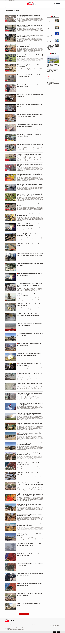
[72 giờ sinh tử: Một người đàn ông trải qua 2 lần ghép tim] (57, 40)
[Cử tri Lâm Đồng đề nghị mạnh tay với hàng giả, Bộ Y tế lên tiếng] (57, 27)
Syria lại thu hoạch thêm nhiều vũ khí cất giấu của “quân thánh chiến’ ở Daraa (29, 15)
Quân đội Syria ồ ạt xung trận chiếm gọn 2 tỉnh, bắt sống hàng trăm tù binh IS (29, 274)
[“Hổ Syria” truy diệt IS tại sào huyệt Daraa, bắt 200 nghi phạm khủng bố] (10, 436)
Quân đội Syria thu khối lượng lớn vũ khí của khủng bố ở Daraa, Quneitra (29, 214)
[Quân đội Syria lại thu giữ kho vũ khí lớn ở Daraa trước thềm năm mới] (10, 98)
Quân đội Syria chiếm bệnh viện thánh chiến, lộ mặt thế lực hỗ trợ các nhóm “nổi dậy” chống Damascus (30, 254)
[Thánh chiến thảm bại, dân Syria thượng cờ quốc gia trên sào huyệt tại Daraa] (10, 406)
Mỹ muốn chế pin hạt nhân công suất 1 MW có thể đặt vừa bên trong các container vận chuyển (50, 47)
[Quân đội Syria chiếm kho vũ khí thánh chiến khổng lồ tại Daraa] (10, 267)
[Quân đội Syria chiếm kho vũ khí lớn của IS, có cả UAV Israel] (10, 476)
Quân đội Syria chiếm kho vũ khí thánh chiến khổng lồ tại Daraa (30, 264)
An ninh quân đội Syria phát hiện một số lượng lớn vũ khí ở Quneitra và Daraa (29, 234)
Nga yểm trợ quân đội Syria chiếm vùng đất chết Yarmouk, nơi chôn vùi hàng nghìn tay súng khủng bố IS (30, 484)
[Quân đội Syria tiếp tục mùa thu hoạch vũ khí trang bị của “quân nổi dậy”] (10, 58)
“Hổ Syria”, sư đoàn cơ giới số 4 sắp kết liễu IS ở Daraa (29, 604)
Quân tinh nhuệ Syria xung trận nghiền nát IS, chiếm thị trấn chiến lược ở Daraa (30, 443)
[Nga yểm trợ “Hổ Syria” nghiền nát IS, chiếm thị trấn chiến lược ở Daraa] (10, 567)
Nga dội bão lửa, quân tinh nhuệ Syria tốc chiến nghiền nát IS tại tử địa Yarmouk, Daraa (29, 354)
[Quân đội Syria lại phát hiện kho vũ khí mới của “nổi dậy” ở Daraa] (10, 207)
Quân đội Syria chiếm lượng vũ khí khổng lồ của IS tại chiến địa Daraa (29, 423)
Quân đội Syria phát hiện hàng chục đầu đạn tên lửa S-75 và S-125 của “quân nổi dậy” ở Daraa (30, 115)
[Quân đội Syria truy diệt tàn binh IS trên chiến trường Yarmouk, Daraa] (10, 297)
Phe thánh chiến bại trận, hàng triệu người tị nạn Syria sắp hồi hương (29, 364)
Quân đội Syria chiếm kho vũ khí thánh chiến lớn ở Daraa (29, 244)
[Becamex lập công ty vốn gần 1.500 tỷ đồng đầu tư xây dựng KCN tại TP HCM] (53, 59)
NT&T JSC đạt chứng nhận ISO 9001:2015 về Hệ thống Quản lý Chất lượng (50, 34)
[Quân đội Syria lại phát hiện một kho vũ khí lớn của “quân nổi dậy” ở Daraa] (10, 137)
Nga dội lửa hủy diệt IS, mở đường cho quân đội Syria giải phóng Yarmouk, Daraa (29, 544)
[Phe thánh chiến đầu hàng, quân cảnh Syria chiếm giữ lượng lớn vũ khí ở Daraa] (10, 517)
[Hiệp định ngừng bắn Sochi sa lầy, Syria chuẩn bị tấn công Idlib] (10, 177)
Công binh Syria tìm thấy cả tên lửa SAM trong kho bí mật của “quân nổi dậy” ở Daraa (29, 125)
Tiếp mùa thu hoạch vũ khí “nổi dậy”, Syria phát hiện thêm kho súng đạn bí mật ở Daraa (29, 155)
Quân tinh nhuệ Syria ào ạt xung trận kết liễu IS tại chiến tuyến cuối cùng (29, 594)
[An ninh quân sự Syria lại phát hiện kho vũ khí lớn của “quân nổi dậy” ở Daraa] (10, 88)
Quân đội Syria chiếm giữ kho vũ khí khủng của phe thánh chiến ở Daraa (29, 304)
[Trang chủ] (5, 7)
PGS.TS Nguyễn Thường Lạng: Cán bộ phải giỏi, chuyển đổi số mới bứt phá (53, 75)
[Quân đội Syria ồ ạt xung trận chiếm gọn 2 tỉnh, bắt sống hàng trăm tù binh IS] (10, 277)
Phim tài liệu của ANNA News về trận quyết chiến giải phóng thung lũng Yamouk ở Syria (29, 224)
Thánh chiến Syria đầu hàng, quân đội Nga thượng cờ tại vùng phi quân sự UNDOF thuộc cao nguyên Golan (29, 285)
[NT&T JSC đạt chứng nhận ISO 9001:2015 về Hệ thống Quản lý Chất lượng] (57, 33)
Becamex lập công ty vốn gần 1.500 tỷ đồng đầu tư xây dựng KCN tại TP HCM (53, 65)
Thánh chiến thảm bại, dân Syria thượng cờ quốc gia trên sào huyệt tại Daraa (30, 404)
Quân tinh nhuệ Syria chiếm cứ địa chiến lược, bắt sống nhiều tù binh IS (29, 504)
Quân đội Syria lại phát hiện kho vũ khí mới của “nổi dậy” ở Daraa (29, 204)
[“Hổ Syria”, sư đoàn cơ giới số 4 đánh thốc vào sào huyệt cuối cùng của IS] (10, 587)
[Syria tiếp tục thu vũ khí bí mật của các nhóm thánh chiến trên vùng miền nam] (10, 78)
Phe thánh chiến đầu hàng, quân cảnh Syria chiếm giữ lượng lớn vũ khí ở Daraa (29, 514)
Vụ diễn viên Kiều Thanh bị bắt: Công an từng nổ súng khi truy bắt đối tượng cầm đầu (50, 21)
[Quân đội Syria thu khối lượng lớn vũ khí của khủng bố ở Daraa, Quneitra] (10, 217)
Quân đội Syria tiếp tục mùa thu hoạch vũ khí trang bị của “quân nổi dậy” (30, 55)
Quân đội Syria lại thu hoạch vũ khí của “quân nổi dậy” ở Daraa (30, 105)
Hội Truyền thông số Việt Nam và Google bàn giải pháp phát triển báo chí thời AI (53, 83)
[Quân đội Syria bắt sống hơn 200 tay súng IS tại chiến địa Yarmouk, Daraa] (10, 466)
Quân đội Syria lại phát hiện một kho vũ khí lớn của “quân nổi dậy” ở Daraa (29, 135)
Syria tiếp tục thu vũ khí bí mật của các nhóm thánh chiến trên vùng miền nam (29, 75)
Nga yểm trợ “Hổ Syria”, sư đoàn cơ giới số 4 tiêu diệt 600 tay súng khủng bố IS (29, 624)
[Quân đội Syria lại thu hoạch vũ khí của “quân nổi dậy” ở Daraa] (10, 108)
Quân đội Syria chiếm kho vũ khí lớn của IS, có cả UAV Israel (29, 473)
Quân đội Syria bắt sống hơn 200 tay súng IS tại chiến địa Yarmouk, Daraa (29, 463)
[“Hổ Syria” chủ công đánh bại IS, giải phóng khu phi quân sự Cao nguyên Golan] (10, 557)
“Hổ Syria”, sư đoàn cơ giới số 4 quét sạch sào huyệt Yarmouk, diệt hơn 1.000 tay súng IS (30, 494)
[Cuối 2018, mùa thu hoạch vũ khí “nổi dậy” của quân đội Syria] (10, 167)
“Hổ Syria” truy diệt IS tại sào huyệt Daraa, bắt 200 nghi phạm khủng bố (29, 433)
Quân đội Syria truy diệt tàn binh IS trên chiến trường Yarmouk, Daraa (28, 294)
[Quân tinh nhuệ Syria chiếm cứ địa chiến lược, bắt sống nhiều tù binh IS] (10, 507)
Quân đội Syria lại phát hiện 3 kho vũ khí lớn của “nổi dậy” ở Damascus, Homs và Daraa (29, 194)
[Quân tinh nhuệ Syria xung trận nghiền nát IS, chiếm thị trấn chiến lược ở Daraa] (10, 446)
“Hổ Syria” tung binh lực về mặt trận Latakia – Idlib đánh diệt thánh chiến (29, 344)
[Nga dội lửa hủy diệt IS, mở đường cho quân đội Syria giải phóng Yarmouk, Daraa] (10, 547)
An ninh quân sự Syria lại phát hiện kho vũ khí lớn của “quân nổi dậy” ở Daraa (30, 85)
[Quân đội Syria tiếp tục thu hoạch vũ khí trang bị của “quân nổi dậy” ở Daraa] (10, 28)
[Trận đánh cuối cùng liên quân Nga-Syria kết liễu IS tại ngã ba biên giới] (10, 337)
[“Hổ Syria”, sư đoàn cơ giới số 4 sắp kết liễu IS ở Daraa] (10, 606)
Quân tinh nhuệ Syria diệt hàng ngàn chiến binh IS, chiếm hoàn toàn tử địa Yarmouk (29, 394)
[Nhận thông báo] (52, 3)
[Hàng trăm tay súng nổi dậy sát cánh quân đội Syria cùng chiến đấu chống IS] (10, 577)
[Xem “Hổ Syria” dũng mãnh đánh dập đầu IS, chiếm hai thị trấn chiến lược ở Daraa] (10, 527)
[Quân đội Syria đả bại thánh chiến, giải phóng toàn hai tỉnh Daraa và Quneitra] (10, 456)
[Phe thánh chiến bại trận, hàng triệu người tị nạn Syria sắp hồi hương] (10, 366)
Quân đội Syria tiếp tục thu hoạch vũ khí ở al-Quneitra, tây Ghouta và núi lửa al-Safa (30, 145)
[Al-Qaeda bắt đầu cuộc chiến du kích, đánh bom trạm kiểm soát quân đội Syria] (10, 48)
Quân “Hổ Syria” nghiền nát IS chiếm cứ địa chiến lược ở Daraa (29, 534)
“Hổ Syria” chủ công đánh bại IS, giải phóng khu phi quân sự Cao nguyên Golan (29, 554)
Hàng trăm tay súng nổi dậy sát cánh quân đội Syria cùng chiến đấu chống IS (30, 574)
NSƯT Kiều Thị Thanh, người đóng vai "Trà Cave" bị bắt (53, 79)
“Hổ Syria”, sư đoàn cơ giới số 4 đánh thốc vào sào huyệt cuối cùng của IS (29, 584)
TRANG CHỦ (53, 53)
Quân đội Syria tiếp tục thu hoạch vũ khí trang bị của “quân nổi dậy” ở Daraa (29, 25)
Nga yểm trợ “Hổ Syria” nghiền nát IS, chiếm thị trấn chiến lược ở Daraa (30, 564)
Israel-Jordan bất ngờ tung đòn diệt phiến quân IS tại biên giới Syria (29, 384)
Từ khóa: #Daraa (12, 10)
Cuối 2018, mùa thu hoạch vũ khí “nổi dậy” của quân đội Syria (29, 165)
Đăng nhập (58, 3)
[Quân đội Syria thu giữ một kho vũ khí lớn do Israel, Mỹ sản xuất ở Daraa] (10, 68)
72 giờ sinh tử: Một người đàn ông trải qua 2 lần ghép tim (50, 40)
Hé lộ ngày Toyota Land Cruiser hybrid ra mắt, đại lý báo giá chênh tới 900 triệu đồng (53, 70)
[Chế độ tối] (54, 3)
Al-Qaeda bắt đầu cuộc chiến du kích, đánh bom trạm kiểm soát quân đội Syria (30, 45)
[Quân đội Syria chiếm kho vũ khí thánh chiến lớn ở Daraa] (10, 247)
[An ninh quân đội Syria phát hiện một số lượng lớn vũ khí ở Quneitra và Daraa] (10, 237)
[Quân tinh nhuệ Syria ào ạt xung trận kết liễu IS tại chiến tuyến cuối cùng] (10, 597)
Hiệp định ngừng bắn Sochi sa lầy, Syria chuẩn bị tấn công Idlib (29, 174)
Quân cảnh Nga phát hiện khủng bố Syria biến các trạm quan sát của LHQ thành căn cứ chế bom (30, 314)
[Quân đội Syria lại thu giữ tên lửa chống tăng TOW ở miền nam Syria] (10, 187)
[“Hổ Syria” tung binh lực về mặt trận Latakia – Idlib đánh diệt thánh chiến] (10, 347)
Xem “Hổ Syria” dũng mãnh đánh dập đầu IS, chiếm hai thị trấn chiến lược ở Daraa (29, 524)
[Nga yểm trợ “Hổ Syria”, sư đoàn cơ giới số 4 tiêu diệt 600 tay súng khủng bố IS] (10, 626)
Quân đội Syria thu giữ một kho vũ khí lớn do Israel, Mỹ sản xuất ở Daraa (30, 65)
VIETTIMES (32, 3)
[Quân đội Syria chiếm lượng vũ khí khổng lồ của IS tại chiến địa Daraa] (10, 426)
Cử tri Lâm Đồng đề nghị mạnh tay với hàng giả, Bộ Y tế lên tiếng (50, 28)
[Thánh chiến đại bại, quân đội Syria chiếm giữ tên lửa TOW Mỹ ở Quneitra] (10, 376)
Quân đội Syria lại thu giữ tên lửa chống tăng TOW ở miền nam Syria (29, 184)
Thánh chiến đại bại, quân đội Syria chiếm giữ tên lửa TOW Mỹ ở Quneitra (29, 374)
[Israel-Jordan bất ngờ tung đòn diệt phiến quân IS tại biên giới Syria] (10, 386)
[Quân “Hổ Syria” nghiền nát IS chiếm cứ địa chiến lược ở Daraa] (10, 537)
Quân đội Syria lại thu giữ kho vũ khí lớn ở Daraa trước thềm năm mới (30, 95)
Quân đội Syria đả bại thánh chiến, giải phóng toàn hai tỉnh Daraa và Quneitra (29, 453)
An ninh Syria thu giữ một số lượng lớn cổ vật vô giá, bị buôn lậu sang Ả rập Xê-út (30, 35)
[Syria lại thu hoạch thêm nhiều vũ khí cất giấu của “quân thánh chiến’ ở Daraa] (10, 18)
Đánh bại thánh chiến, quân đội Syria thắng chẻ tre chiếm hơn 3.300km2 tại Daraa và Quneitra (30, 413)
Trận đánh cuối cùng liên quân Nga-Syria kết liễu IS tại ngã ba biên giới (30, 334)
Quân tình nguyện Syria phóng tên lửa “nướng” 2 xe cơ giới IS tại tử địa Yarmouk (29, 324)
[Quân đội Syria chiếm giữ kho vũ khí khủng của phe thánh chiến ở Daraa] (10, 307)
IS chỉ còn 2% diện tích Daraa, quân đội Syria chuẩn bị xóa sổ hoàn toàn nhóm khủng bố (30, 614)
